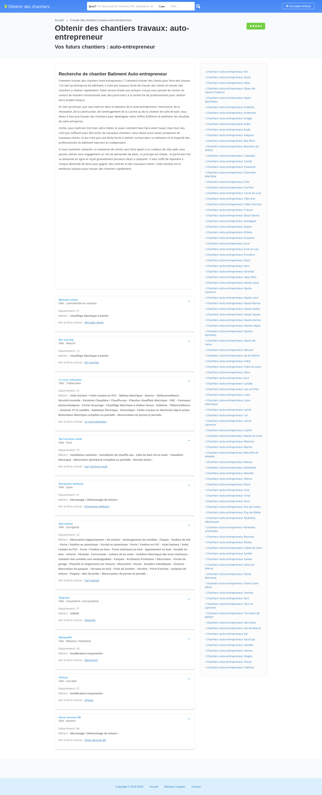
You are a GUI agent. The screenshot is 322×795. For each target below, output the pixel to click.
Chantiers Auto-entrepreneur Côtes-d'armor (234, 204)
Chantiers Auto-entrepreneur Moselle (230, 473)
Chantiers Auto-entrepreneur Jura (227, 378)
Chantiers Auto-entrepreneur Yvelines (230, 667)
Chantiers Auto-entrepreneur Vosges (229, 656)
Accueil (59, 20)
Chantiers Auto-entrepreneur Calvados (230, 155)
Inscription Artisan (299, 6)
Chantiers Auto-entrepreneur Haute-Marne (233, 303)
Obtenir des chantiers (28, 6)
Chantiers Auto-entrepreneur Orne (228, 495)
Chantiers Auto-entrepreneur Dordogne (231, 221)
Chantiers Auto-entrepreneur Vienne (229, 650)
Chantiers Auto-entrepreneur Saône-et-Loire (234, 548)
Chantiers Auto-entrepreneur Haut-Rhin (231, 277)
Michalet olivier (94, 322)
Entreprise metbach (97, 506)
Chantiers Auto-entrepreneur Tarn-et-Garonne (229, 605)
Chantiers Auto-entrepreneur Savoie (229, 559)
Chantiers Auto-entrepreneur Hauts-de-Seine (230, 342)
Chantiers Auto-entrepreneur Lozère (229, 430)
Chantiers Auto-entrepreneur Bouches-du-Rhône (232, 148)
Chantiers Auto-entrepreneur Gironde (230, 271)
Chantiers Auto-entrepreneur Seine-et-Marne (230, 566)
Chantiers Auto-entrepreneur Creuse (229, 210)
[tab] (125, 301)
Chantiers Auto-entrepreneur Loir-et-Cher (232, 389)
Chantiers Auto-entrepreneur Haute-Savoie (233, 314)
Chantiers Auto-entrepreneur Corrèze (230, 187)
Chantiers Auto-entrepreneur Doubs (229, 226)
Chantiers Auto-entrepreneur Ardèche (230, 107)
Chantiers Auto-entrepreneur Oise (228, 490)
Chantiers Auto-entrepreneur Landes (229, 383)
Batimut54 (91, 660)
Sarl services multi (96, 466)
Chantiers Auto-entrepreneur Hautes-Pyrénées (229, 333)
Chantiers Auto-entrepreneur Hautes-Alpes (233, 325)
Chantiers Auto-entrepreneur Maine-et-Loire (234, 436)
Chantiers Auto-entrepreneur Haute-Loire (232, 297)
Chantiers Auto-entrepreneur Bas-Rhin (230, 140)
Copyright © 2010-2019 (129, 786)
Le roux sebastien (96, 421)
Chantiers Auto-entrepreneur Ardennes (231, 112)
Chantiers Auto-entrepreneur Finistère (230, 254)
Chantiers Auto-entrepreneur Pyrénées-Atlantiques (230, 519)
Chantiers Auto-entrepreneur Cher (228, 182)
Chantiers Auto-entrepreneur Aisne (228, 77)
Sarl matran (92, 580)
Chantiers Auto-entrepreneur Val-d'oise (231, 622)
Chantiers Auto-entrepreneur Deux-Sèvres (232, 215)
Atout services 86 (95, 740)
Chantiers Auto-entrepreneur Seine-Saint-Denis (232, 585)
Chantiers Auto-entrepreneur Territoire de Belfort (232, 615)
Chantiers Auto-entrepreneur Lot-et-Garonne (228, 422)
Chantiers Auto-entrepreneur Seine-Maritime (228, 575)
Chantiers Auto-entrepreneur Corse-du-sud (233, 193)
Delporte (90, 620)
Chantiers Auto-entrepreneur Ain (227, 71)
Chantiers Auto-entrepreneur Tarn (227, 598)
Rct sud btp (92, 362)
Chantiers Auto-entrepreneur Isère (228, 372)
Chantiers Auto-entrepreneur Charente (230, 167)
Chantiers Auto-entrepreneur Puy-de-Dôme (233, 512)
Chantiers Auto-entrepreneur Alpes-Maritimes (228, 99)
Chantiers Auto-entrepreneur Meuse (229, 462)
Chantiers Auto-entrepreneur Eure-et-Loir (232, 249)
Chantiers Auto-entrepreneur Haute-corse (232, 282)
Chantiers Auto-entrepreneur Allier (228, 83)
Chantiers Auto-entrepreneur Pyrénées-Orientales (230, 529)
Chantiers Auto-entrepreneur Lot (227, 415)
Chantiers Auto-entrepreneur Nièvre (229, 479)
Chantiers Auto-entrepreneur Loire (228, 394)
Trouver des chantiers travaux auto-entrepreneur (101, 20)
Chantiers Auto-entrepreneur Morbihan (231, 467)
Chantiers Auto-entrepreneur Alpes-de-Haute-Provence (230, 90)
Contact (196, 786)
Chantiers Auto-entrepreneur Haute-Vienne (233, 320)
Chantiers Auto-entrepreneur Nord (228, 484)
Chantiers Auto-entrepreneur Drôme (229, 232)
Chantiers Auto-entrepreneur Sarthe (229, 553)
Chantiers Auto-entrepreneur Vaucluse (230, 639)
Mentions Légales (174, 786)
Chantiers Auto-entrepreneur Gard (228, 260)
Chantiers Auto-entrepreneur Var (227, 634)
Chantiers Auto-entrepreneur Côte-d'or (230, 198)
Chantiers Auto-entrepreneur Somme (229, 592)
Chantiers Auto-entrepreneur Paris (228, 501)
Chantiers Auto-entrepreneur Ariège (229, 118)
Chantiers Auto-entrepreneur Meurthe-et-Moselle (232, 454)
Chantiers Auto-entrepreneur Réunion (230, 536)
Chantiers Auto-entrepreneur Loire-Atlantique (228, 402)
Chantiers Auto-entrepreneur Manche (230, 441)
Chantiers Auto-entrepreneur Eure (228, 243)
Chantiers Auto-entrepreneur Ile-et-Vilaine (233, 355)
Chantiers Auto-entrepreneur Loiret (228, 409)
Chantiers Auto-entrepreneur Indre (228, 361)
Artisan (89, 700)
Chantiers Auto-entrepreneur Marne (229, 447)
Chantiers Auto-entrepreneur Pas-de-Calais (233, 507)
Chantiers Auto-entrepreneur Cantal (229, 161)
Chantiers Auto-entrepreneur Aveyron (230, 135)
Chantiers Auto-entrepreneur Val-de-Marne (233, 628)
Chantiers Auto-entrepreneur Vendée (229, 645)
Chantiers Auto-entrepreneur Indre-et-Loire (233, 366)
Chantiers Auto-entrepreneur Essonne (230, 238)
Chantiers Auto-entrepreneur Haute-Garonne (228, 290)
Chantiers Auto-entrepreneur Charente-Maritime (230, 174)
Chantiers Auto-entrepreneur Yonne (229, 662)
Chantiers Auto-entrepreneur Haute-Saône (233, 309)
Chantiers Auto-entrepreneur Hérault (229, 350)
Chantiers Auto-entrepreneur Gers (228, 266)
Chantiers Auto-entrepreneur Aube (228, 124)
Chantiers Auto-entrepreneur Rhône (229, 542)
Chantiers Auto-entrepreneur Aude (228, 129)
